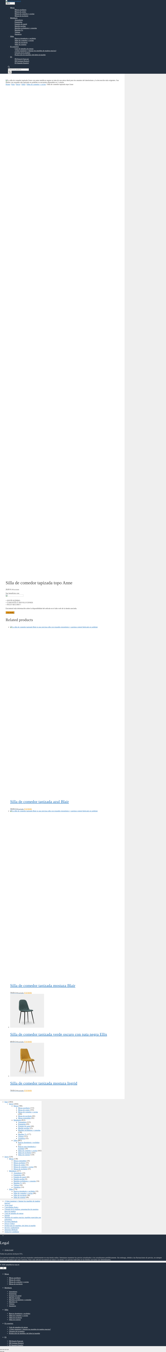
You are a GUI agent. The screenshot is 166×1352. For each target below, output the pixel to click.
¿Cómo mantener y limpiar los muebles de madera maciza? (35, 51)
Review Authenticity (12, 1228)
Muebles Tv (19, 30)
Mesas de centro (20, 12)
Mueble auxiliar (20, 26)
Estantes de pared (21, 24)
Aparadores (19, 20)
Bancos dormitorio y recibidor (25, 38)
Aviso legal (9, 1205)
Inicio (18, 84)
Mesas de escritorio (21, 16)
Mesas (12, 8)
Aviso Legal (9, 1250)
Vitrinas (17, 32)
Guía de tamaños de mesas (24, 49)
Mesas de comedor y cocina (24, 14)
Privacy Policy (10, 1224)
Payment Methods (11, 1221)
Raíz (13, 84)
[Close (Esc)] (1, 1349)
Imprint (7, 1215)
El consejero (14, 47)
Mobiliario (14, 18)
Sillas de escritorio (21, 42)
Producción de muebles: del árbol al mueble (30, 55)
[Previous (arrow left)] (1, 1351)
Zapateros (18, 34)
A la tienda (10, 612)
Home (8, 84)
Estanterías (18, 22)
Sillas (12, 36)
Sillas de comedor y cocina (24, 40)
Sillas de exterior (20, 44)
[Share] (3, 1349)
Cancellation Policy (11, 1207)
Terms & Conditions (12, 1232)
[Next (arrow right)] (3, 1351)
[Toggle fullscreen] (5, 1349)
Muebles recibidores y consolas (26, 28)
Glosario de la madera (22, 53)
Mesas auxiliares (20, 10)
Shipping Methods (11, 1230)
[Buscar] (10, 72)
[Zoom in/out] (8, 1349)
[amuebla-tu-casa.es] (13, 1)
